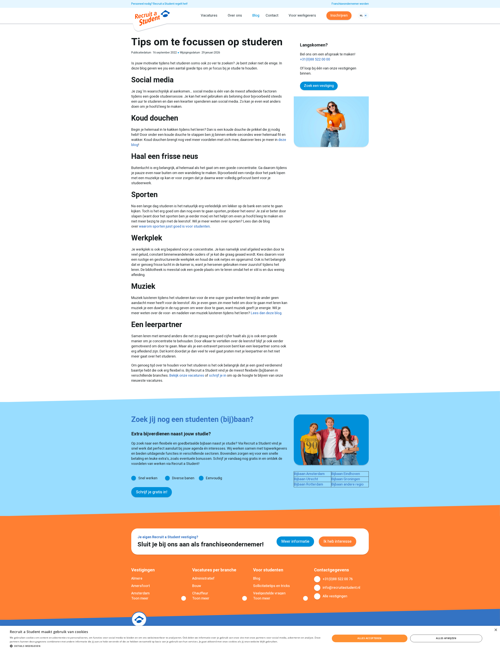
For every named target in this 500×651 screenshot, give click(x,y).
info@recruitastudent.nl (341, 587)
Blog (255, 15)
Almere (136, 578)
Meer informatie (295, 541)
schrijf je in (217, 375)
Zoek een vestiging (319, 85)
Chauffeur (200, 593)
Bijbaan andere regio (347, 484)
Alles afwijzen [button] (446, 638)
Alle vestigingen (335, 596)
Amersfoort (140, 586)
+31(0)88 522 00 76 (338, 579)
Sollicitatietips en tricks (271, 586)
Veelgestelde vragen (269, 593)
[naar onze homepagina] (152, 18)
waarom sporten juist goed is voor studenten (174, 226)
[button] (165, 646)
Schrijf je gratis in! (151, 492)
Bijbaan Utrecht (306, 479)
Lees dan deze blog (266, 313)
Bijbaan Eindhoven (345, 474)
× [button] (495, 630)
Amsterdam (140, 593)
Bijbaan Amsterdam (309, 474)
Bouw (196, 586)
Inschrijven (339, 15)
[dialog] (250, 638)
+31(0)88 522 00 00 (315, 59)
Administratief (203, 578)
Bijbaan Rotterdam (308, 484)
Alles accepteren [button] (369, 638)
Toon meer (139, 598)
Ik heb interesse (337, 541)
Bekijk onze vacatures (186, 375)
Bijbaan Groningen (345, 479)
